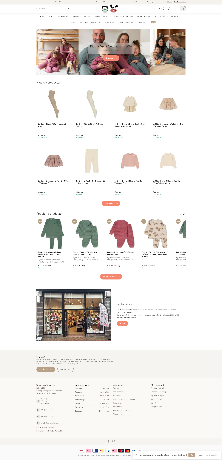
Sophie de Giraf (107, 22)
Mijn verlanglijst (156, 399)
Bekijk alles (109, 203)
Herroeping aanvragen (159, 392)
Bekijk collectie (109, 277)
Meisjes (76, 16)
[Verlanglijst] (175, 8)
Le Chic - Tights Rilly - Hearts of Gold (52, 125)
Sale (86, 16)
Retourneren (117, 403)
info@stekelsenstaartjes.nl (50, 423)
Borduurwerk (117, 407)
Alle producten (156, 407)
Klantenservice (180, 2)
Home (43, 16)
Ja (192, 455)
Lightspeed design (127, 455)
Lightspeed (116, 455)
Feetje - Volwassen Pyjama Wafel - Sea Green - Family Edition (50, 254)
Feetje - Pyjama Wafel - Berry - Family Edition (120, 253)
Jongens (62, 16)
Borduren (141, 22)
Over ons (116, 388)
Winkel (169, 2)
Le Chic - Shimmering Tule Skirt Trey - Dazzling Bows (168, 125)
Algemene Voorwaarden (122, 410)
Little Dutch (144, 16)
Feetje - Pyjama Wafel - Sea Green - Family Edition (85, 253)
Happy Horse (161, 16)
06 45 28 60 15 (46, 410)
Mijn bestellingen (157, 395)
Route (122, 323)
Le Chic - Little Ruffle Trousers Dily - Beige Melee (91, 182)
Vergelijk (154, 403)
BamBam (175, 16)
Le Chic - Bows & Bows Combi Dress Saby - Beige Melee (129, 125)
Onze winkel (65, 369)
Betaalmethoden (119, 395)
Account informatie (158, 388)
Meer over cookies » (212, 455)
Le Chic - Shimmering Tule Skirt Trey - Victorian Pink (53, 182)
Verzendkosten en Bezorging (124, 399)
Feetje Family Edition (122, 16)
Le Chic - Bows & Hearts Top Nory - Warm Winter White (168, 182)
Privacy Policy (118, 414)
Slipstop (70, 22)
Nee (200, 455)
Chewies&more (126, 22)
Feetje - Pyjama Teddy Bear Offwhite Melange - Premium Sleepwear (154, 254)
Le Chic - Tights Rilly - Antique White (89, 125)
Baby (51, 16)
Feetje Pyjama (101, 16)
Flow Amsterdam (87, 22)
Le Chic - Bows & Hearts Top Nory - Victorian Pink (129, 182)
